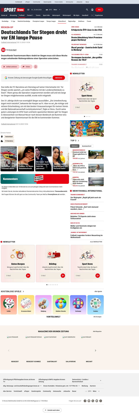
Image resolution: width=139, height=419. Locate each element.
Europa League (51, 21)
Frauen (89, 21)
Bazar (87, 2)
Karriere (93, 386)
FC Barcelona (9, 141)
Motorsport (56, 15)
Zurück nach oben (52, 410)
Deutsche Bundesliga (24, 21)
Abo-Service (7, 391)
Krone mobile (59, 2)
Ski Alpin (76, 15)
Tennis (38, 15)
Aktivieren (58, 78)
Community (36, 2)
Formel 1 (30, 15)
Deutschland (9, 136)
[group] (9, 158)
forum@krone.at (53, 194)
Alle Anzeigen (97, 317)
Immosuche (69, 2)
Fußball (21, 15)
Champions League (38, 21)
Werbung (85, 386)
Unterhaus (81, 21)
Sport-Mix (46, 15)
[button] (92, 15)
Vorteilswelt (18, 2)
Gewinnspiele (47, 2)
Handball (85, 15)
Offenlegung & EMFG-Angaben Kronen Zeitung (52, 380)
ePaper (28, 2)
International (62, 21)
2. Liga (13, 21)
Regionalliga (72, 21)
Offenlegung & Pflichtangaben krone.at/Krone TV (19, 380)
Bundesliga (5, 21)
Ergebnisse (99, 15)
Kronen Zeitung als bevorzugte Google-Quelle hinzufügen (35, 78)
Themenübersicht (61, 191)
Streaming (13, 15)
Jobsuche (79, 2)
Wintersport (67, 15)
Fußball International (8, 42)
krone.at (4, 15)
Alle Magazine (97, 331)
